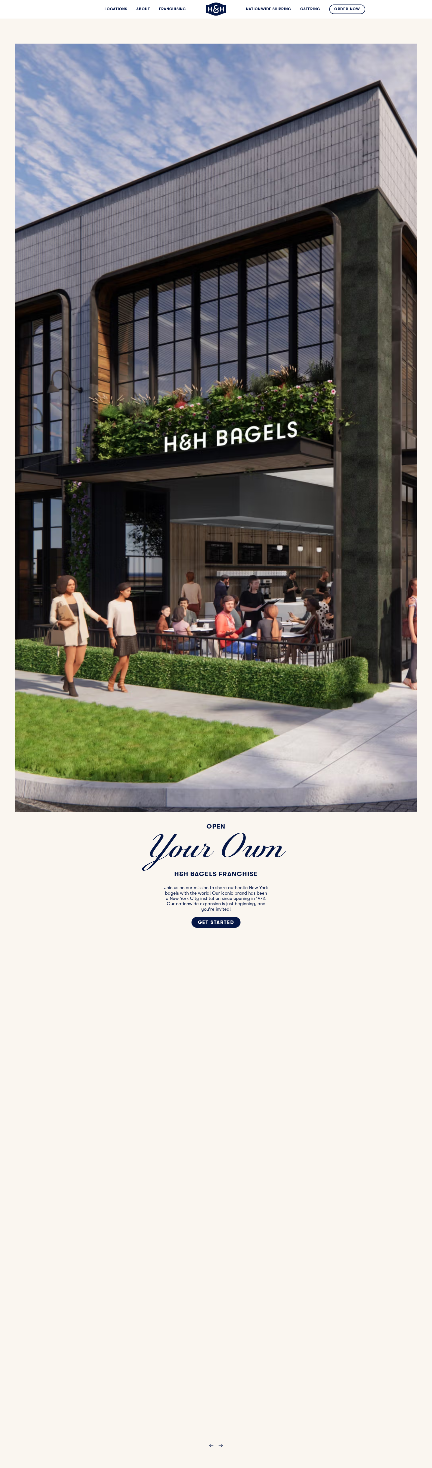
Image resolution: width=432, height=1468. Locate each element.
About (143, 9)
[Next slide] (222, 1445)
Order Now (347, 9)
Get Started (216, 922)
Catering (310, 9)
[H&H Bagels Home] (216, 9)
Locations (115, 9)
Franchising (172, 9)
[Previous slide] (210, 1445)
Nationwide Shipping (268, 9)
